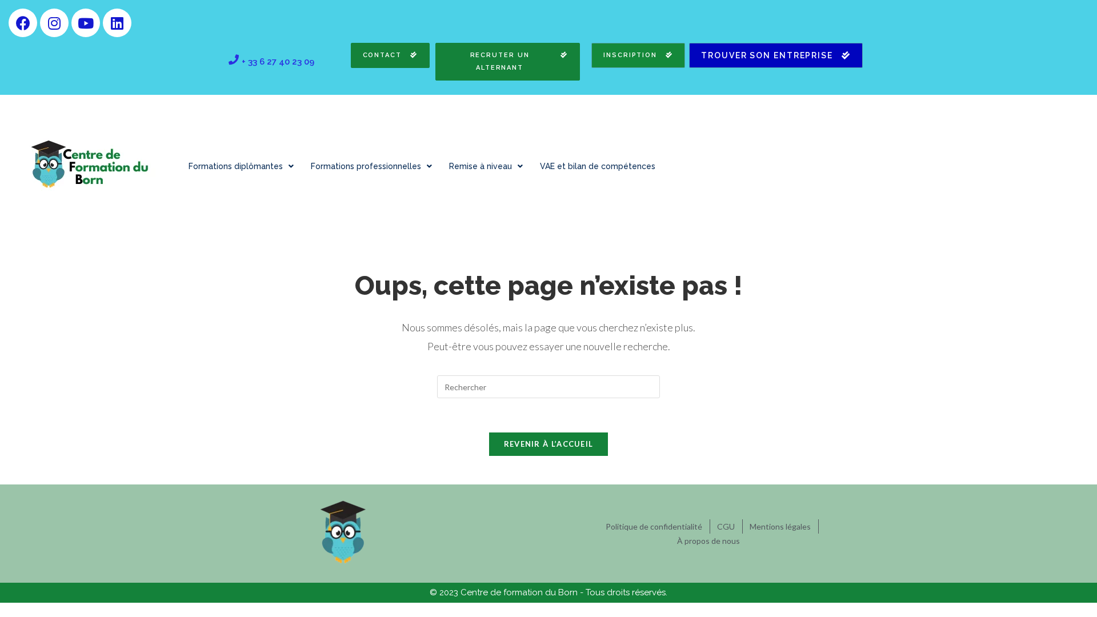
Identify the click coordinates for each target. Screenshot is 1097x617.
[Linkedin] (117, 23)
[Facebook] (23, 23)
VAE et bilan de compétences (597, 166)
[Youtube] (85, 23)
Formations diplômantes (236, 166)
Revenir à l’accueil (549, 443)
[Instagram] (54, 23)
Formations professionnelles (366, 166)
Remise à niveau (480, 166)
